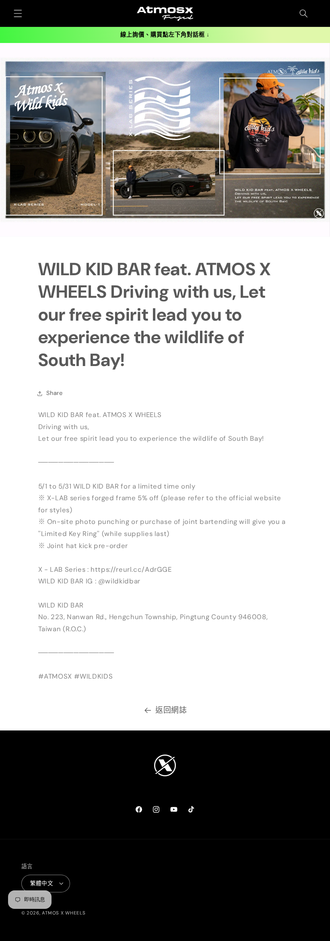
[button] (17, 13)
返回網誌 (171, 710)
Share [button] (54, 393)
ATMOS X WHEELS (63, 913)
